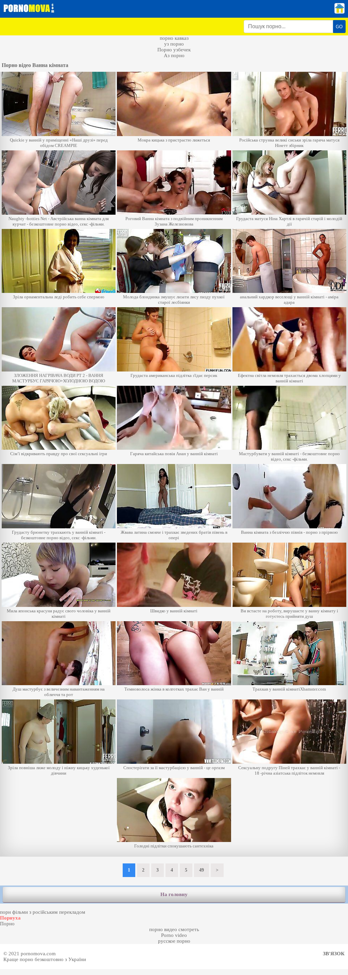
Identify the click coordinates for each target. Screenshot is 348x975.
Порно (7, 923)
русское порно (174, 941)
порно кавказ (174, 38)
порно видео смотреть (174, 929)
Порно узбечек (174, 49)
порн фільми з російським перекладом (42, 912)
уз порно (174, 44)
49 (201, 870)
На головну (174, 894)
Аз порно (174, 55)
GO (339, 26)
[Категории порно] (339, 12)
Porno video (174, 935)
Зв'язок (334, 953)
